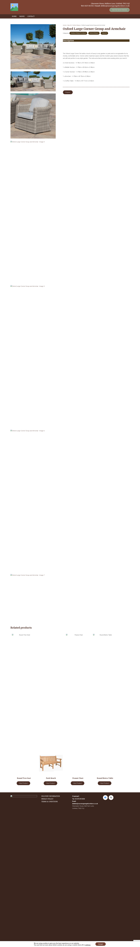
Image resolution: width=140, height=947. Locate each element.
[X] (111, 797)
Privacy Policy (47, 799)
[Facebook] (105, 797)
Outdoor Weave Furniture (78, 33)
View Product (23, 783)
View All (69, 25)
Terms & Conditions (49, 801)
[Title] (14, 7)
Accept (100, 944)
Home (64, 25)
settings (87, 945)
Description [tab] (68, 40)
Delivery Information (50, 796)
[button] (25, 16)
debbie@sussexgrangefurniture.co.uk (115, 6)
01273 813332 (89, 6)
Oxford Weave (76, 25)
